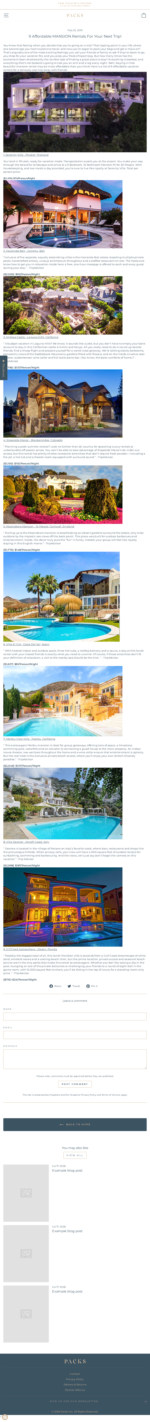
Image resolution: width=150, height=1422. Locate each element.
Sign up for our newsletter (74, 1401)
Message (10, 1046)
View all (75, 1155)
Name (7, 1009)
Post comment (75, 1084)
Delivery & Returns (75, 1384)
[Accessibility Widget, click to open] (5, 1417)
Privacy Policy (88, 1094)
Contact (75, 1373)
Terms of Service (111, 1094)
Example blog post (67, 1170)
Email (8, 1027)
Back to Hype (78, 1124)
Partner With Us (75, 1390)
